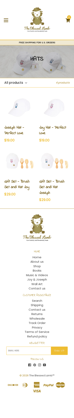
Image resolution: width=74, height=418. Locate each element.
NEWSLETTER (37, 343)
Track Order (37, 323)
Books (37, 270)
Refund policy (37, 336)
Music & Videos (37, 275)
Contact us (37, 288)
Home (37, 257)
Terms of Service (37, 332)
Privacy (37, 327)
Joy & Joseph (37, 279)
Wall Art (37, 284)
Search (37, 301)
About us (37, 261)
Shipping (37, 305)
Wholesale (37, 318)
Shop (37, 266)
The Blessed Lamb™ (41, 375)
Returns (37, 314)
